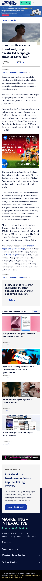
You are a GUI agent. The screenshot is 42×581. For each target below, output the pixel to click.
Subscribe (26, 3)
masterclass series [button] (13, 555)
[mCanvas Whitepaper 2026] (21, 11)
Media (13, 20)
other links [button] (9, 562)
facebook (13, 72)
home (5, 20)
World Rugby (11, 254)
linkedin (22, 72)
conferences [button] (10, 549)
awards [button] (7, 542)
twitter (4, 72)
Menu (37, 3)
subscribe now (17, 508)
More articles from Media (19, 311)
